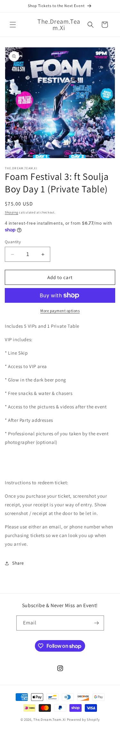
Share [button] (18, 563)
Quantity (13, 242)
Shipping (11, 212)
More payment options (60, 310)
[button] (13, 25)
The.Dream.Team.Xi (49, 719)
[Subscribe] (97, 623)
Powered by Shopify (83, 719)
